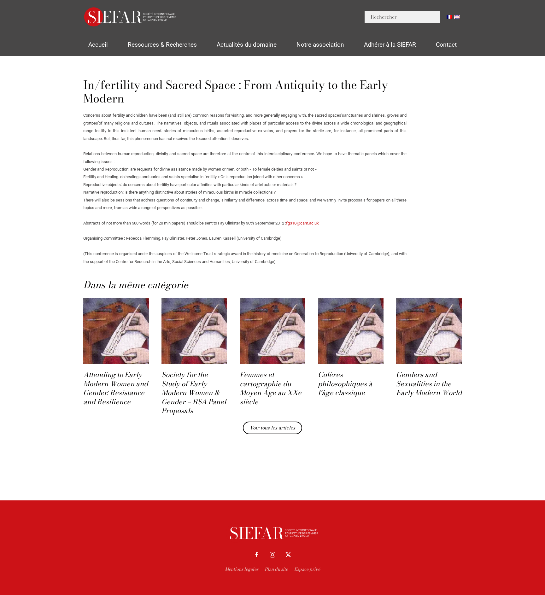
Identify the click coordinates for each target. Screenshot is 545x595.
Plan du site (276, 569)
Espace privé (307, 569)
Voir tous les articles (272, 427)
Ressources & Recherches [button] (162, 44)
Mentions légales (241, 569)
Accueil (98, 44)
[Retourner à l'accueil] (130, 16)
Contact (446, 44)
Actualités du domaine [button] (247, 44)
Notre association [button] (320, 44)
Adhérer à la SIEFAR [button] (390, 44)
